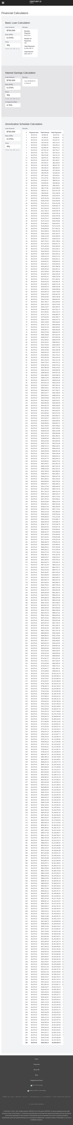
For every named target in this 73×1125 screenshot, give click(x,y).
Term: (7, 42)
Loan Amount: (10, 27)
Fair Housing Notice (62, 1096)
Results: (25, 27)
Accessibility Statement (40, 1096)
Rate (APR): (9, 34)
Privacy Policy (22, 1096)
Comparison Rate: (11, 102)
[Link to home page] (36, 3)
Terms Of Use (8, 1096)
